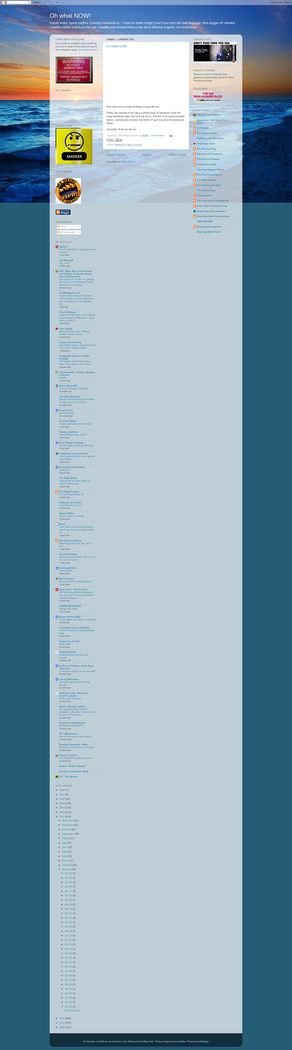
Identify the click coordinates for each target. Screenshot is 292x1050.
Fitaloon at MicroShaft (72, 723)
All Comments (67, 232)
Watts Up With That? (209, 232)
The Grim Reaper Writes (210, 169)
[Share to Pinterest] (121, 140)
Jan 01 (69, 1006)
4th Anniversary (66, 413)
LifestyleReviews (69, 679)
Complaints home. (88, 49)
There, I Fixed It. (68, 755)
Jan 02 (69, 1002)
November (68, 825)
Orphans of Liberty (70, 502)
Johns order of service (70, 698)
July (64, 843)
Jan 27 (69, 891)
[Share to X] (114, 140)
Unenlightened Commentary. (213, 216)
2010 (62, 1023)
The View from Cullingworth (213, 200)
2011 (62, 1018)
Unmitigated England (209, 226)
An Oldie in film (116, 46)
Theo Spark (65, 328)
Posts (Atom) (128, 161)
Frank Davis (66, 410)
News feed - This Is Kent (73, 589)
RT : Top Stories (68, 776)
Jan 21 (69, 918)
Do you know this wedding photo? (75, 581)
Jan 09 (69, 971)
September (68, 834)
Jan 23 (69, 909)
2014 (62, 807)
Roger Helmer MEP (69, 617)
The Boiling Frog (206, 149)
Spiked (63, 246)
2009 (62, 1027)
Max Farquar (66, 578)
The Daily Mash (68, 478)
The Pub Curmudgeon (209, 174)
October (66, 829)
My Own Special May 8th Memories (76, 445)
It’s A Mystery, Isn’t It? (70, 505)
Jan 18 (69, 931)
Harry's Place (66, 513)
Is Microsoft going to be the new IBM (77, 671)
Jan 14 (69, 949)
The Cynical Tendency (210, 154)
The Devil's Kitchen (70, 540)
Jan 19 (69, 926)
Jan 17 (69, 935)
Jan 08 (69, 975)
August (66, 838)
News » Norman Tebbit (72, 706)
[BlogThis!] (111, 140)
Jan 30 (69, 878)
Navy (129, 145)
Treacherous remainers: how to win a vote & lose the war (77, 558)
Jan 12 (69, 957)
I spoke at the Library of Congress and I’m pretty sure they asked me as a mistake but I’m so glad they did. (76, 299)
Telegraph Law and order (73, 453)
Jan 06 (69, 984)
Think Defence (67, 312)
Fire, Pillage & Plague (71, 442)
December (68, 820)
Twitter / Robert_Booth (72, 766)
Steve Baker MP (68, 386)
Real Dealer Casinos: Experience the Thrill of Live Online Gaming (77, 346)
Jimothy (63, 377)
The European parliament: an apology (77, 619)
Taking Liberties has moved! (73, 434)
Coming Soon (65, 570)
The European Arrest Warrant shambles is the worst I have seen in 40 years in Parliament (77, 712)
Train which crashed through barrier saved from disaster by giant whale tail (76, 530)
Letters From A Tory (70, 342)
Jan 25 (69, 900)
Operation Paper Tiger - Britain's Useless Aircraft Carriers (74, 333)
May (64, 851)
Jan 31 (69, 873)
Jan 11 (68, 962)
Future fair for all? (69, 641)
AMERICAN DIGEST (70, 606)
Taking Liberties (68, 432)
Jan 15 (69, 944)
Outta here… (65, 470)
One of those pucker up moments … (77, 736)
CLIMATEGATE (67, 652)
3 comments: (158, 135)
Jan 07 (69, 980)
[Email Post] (170, 135)
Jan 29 (69, 882)
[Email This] (108, 140)
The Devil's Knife (206, 164)
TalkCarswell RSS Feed (210, 138)
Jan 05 (69, 989)
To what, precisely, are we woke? (75, 424)
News (62, 524)
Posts (63, 226)
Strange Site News (68, 609)
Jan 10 (69, 966)
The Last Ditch (67, 421)
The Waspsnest (68, 733)
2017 (62, 794)
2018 (62, 790)
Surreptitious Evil (207, 133)
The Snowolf (204, 195)
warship (138, 145)
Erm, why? (64, 263)
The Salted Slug (206, 190)
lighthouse (120, 145)
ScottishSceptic (68, 554)
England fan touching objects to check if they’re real (74, 482)
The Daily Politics (69, 491)
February (67, 865)
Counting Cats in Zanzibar (74, 627)
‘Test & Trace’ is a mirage (71, 516)
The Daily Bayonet (69, 396)
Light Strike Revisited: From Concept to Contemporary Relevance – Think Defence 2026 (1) (77, 318)
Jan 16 (69, 940)
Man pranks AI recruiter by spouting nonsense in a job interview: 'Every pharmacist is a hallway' (76, 282)
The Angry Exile (206, 143)
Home (146, 155)
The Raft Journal (206, 180)
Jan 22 (69, 913)
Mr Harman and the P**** (71, 725)
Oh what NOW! (70, 15)
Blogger (204, 1041)
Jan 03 (69, 997)
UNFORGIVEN (205, 221)
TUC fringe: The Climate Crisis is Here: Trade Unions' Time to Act (75, 362)
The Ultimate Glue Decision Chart (75, 758)
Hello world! (64, 644)
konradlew (180, 1041)
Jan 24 (69, 904)
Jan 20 (69, 922)
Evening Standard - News (73, 744)
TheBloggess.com (69, 293)
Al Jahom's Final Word (72, 467)
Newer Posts (115, 155)
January (66, 869)
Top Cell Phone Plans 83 (71, 494)
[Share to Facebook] (117, 140)
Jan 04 (69, 993)
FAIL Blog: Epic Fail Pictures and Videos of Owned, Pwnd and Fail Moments (75, 274)
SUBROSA (203, 128)
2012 (62, 816)
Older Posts (177, 155)
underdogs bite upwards (211, 211)
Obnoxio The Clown (208, 115)
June (65, 847)
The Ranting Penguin (209, 185)
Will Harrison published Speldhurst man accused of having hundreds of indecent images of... (76, 595)
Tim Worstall (66, 260)
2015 (62, 803)
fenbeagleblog (67, 568)
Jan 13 (69, 953)
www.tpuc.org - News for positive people (73, 694)
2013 (62, 812)
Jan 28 (69, 886)
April (64, 856)
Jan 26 (69, 895)
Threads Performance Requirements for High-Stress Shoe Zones (76, 400)
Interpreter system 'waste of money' (76, 747)
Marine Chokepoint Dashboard (74, 388)
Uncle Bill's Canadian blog (212, 206)
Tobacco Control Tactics (207, 74)
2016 (62, 799)
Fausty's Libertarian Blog (73, 771)
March (65, 860)
